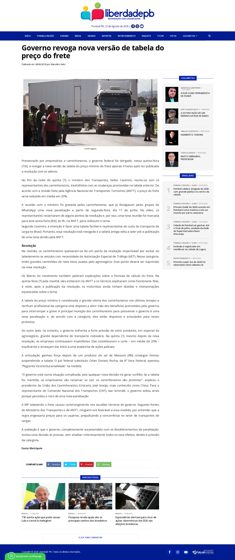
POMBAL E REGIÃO (45, 35)
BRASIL (78, 35)
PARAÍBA (64, 35)
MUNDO (91, 35)
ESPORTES (106, 35)
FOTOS (173, 35)
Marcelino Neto (58, 64)
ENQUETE (146, 35)
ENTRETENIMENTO (127, 35)
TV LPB (160, 35)
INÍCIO (28, 35)
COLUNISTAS (189, 35)
